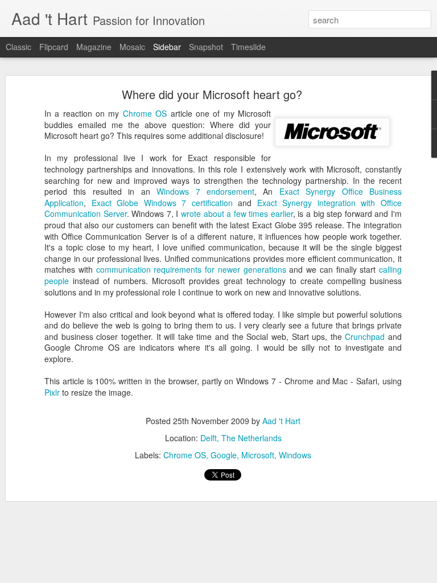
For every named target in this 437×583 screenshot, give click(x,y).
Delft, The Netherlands (241, 438)
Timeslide (248, 46)
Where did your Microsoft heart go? (212, 94)
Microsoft (257, 455)
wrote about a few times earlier (237, 213)
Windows (295, 455)
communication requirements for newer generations (191, 269)
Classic (18, 46)
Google (224, 455)
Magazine (94, 46)
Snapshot (206, 46)
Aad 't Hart (281, 420)
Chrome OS (145, 113)
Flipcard (53, 46)
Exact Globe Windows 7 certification (162, 202)
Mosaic (132, 46)
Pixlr (52, 392)
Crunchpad (365, 336)
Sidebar (167, 46)
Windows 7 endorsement (205, 191)
